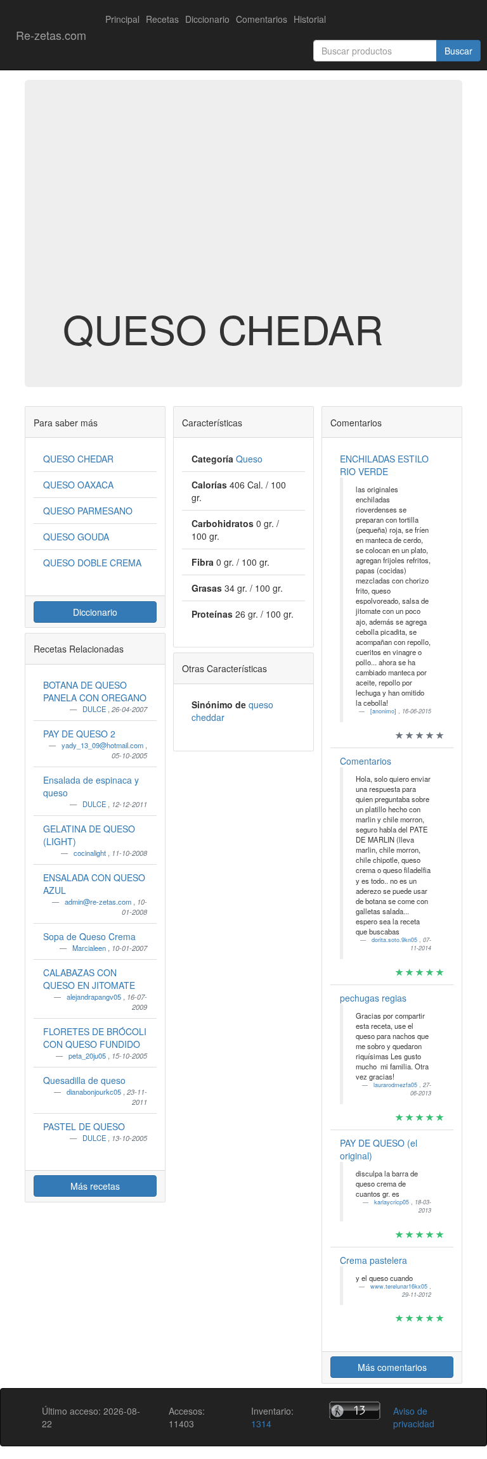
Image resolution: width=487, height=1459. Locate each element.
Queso (249, 458)
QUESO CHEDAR (78, 458)
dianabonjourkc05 (95, 1091)
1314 (261, 1423)
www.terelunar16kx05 (399, 1286)
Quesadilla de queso (84, 1080)
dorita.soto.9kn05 (395, 940)
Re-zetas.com (51, 35)
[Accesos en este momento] (355, 1410)
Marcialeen (90, 948)
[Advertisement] (243, 205)
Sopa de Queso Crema (89, 936)
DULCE (95, 709)
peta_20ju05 (88, 1055)
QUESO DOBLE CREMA (92, 562)
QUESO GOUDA (76, 536)
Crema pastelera (373, 1260)
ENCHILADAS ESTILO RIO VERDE (384, 465)
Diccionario (207, 19)
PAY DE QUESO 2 (79, 733)
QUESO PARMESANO (88, 510)
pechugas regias (373, 997)
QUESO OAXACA (78, 484)
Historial (310, 19)
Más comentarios (392, 1367)
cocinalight (91, 853)
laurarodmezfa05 (396, 1085)
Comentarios (261, 19)
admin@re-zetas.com (99, 901)
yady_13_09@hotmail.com (103, 745)
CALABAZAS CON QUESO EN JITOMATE (89, 978)
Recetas (162, 19)
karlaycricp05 (392, 1202)
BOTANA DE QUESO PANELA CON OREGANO (94, 691)
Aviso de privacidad (413, 1417)
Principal (122, 19)
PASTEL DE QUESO (84, 1126)
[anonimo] (384, 711)
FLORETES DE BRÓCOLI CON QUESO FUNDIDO (94, 1037)
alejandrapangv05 (95, 996)
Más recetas (95, 1186)
